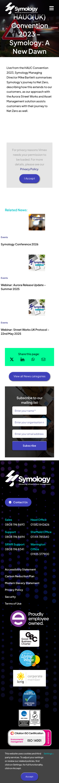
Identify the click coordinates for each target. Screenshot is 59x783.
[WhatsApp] (33, 359)
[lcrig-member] (29, 671)
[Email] (43, 359)
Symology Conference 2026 (19, 244)
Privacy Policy (29, 169)
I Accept (29, 178)
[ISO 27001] (29, 711)
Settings (48, 753)
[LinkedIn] (22, 359)
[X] (11, 359)
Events (4, 237)
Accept (29, 776)
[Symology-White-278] (21, 4)
